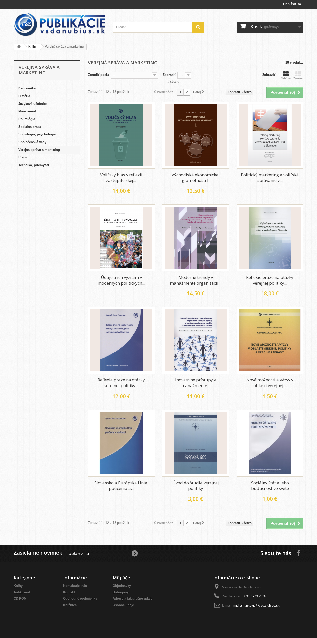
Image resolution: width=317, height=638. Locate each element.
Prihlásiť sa (292, 4)
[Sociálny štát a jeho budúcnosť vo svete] (270, 443)
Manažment (27, 111)
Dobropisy (121, 592)
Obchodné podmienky (80, 598)
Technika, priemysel (33, 165)
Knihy (18, 586)
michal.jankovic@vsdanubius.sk (256, 605)
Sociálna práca (29, 127)
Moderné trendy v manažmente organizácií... (195, 280)
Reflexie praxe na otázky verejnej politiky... (269, 280)
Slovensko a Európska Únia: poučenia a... (121, 485)
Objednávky (122, 586)
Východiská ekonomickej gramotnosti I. (196, 177)
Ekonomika (27, 88)
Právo (22, 157)
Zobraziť (169, 75)
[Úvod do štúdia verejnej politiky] (196, 443)
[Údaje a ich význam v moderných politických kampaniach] (121, 238)
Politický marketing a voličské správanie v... (270, 177)
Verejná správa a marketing (39, 150)
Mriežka (286, 78)
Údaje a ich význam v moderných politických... (121, 280)
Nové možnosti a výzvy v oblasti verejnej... (269, 382)
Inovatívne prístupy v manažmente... (195, 382)
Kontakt (69, 592)
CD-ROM (20, 598)
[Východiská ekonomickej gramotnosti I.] (196, 135)
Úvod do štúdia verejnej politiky (195, 485)
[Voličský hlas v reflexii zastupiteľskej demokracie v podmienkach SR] (121, 135)
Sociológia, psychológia (37, 134)
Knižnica (70, 605)
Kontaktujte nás (75, 586)
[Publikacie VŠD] (59, 24)
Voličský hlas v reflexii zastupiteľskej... (121, 177)
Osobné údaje (123, 605)
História (24, 96)
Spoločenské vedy (32, 142)
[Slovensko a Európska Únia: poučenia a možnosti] (121, 443)
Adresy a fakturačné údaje (132, 598)
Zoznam (298, 78)
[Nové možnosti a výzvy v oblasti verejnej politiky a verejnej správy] (270, 340)
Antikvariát (22, 592)
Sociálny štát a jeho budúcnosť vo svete (270, 485)
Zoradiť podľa (98, 75)
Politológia (26, 119)
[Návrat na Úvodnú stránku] (19, 47)
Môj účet (122, 578)
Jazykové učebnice (32, 104)
